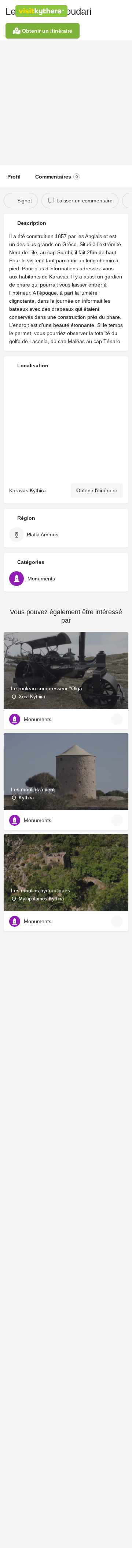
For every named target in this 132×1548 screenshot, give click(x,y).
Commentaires (56, 177)
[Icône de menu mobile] (8, 11)
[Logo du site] (42, 11)
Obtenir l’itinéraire (96, 490)
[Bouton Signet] (117, 719)
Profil (14, 177)
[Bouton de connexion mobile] (95, 10)
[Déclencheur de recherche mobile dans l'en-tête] (124, 10)
